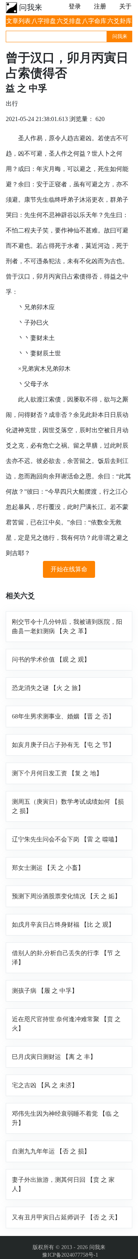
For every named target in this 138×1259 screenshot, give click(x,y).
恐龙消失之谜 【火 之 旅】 (48, 688)
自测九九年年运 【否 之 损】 (51, 1151)
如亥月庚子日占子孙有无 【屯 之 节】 (63, 744)
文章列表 (18, 21)
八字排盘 (43, 21)
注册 (100, 6)
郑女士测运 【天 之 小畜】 (48, 867)
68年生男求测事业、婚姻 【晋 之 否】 (63, 716)
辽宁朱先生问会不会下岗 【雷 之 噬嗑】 (66, 839)
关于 (125, 6)
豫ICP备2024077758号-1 (70, 1255)
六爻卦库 (119, 21)
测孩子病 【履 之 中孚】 (45, 990)
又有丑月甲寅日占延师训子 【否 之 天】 (66, 1217)
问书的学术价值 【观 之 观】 (51, 659)
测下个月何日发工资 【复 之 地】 (57, 773)
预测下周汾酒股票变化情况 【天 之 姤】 (66, 896)
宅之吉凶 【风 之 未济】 (45, 1085)
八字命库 (94, 21)
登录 (75, 6)
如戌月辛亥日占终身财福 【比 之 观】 (63, 924)
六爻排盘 (69, 21)
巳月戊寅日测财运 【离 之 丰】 (54, 1056)
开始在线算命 (69, 569)
